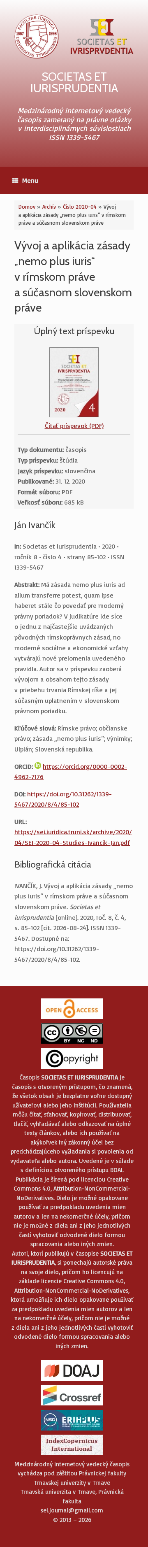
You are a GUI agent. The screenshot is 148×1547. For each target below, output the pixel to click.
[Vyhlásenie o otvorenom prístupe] (71, 1018)
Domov (26, 206)
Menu (30, 180)
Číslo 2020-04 (80, 206)
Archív (49, 206)
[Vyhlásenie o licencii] (71, 1043)
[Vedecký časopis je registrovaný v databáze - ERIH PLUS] (71, 1430)
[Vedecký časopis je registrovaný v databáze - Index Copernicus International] (71, 1455)
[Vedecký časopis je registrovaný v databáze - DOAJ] (71, 1380)
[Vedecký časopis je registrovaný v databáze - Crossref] (71, 1405)
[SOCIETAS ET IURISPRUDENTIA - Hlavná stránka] (74, 36)
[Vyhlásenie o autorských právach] (71, 1068)
